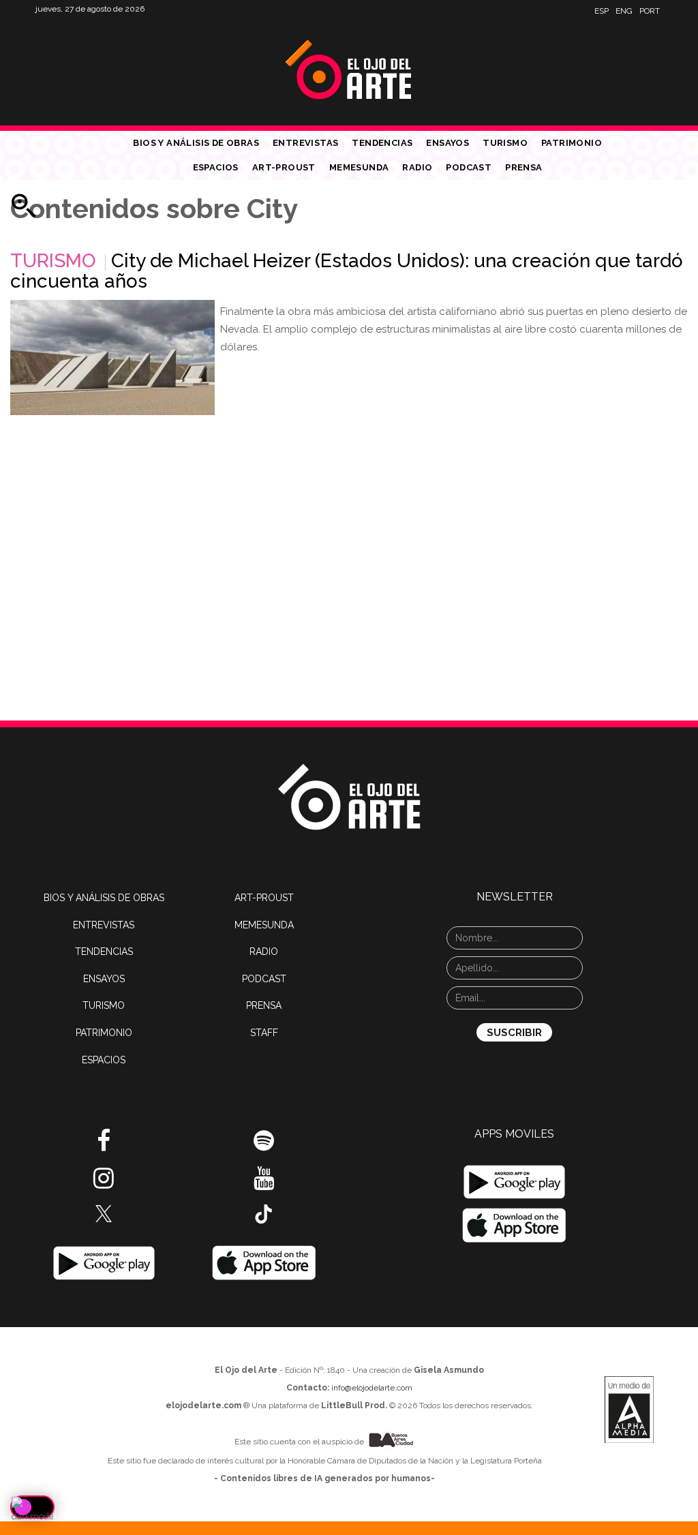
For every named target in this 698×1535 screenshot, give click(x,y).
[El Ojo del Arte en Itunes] (264, 1262)
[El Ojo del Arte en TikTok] (264, 1213)
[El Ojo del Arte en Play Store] (104, 1262)
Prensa (523, 167)
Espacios (216, 167)
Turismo (505, 143)
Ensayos (447, 143)
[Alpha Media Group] (629, 1409)
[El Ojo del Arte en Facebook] (103, 1146)
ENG (624, 11)
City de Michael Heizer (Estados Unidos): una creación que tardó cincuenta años (346, 270)
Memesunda (359, 167)
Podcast (468, 167)
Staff (264, 1032)
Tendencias (382, 143)
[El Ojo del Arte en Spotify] (264, 1146)
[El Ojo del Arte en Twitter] (103, 1212)
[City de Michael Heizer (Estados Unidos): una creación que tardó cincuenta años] (112, 357)
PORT (649, 11)
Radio (417, 167)
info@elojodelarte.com (371, 1388)
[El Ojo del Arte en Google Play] (514, 1182)
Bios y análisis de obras (196, 143)
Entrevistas (305, 143)
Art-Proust (284, 167)
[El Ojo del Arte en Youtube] (264, 1183)
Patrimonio (571, 143)
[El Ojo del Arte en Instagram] (104, 1183)
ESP (601, 11)
